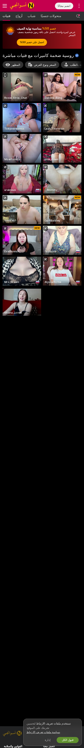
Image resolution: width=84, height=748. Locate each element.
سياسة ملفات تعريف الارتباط (43, 732)
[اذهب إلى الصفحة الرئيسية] (25, 5)
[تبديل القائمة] (4, 6)
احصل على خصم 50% (32, 42)
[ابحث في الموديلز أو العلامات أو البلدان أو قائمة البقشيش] (78, 16)
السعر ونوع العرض (45, 64)
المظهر (16, 64)
